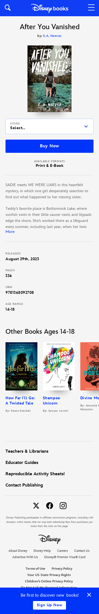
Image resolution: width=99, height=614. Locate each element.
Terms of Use (35, 569)
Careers (62, 551)
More (10, 231)
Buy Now (49, 146)
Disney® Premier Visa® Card (65, 557)
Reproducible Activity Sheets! (35, 474)
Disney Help (42, 551)
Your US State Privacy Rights (49, 575)
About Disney (18, 551)
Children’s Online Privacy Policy (49, 581)
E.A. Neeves (52, 36)
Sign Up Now (49, 605)
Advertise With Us (25, 557)
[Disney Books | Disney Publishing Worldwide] (49, 8)
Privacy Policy (62, 569)
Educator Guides (22, 462)
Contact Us (82, 551)
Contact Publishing (24, 485)
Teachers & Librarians (27, 451)
